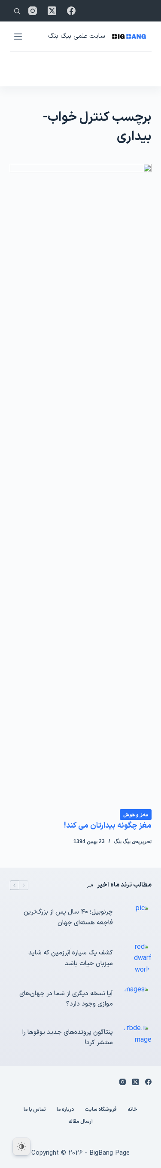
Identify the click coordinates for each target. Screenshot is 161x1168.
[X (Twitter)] (52, 10)
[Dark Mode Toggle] (21, 1146)
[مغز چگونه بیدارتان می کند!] (81, 486)
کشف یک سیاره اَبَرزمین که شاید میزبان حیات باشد (70, 958)
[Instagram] (32, 10)
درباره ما (65, 1110)
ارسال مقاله (80, 1122)
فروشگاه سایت (101, 1110)
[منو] (18, 36)
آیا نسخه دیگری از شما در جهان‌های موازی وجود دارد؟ (66, 999)
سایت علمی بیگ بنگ (76, 36)
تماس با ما (35, 1110)
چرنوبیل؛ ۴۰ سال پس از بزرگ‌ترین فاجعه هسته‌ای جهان (68, 917)
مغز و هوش (135, 814)
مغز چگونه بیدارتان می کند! (108, 826)
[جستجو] (17, 11)
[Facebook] (71, 10)
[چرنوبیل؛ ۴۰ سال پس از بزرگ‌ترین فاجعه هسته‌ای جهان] (137, 918)
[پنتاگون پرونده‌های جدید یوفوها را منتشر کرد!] (137, 1038)
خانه (132, 1110)
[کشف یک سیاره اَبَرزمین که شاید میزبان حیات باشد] (137, 958)
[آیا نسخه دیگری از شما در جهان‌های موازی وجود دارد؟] (137, 999)
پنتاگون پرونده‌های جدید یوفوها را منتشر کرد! (67, 1037)
